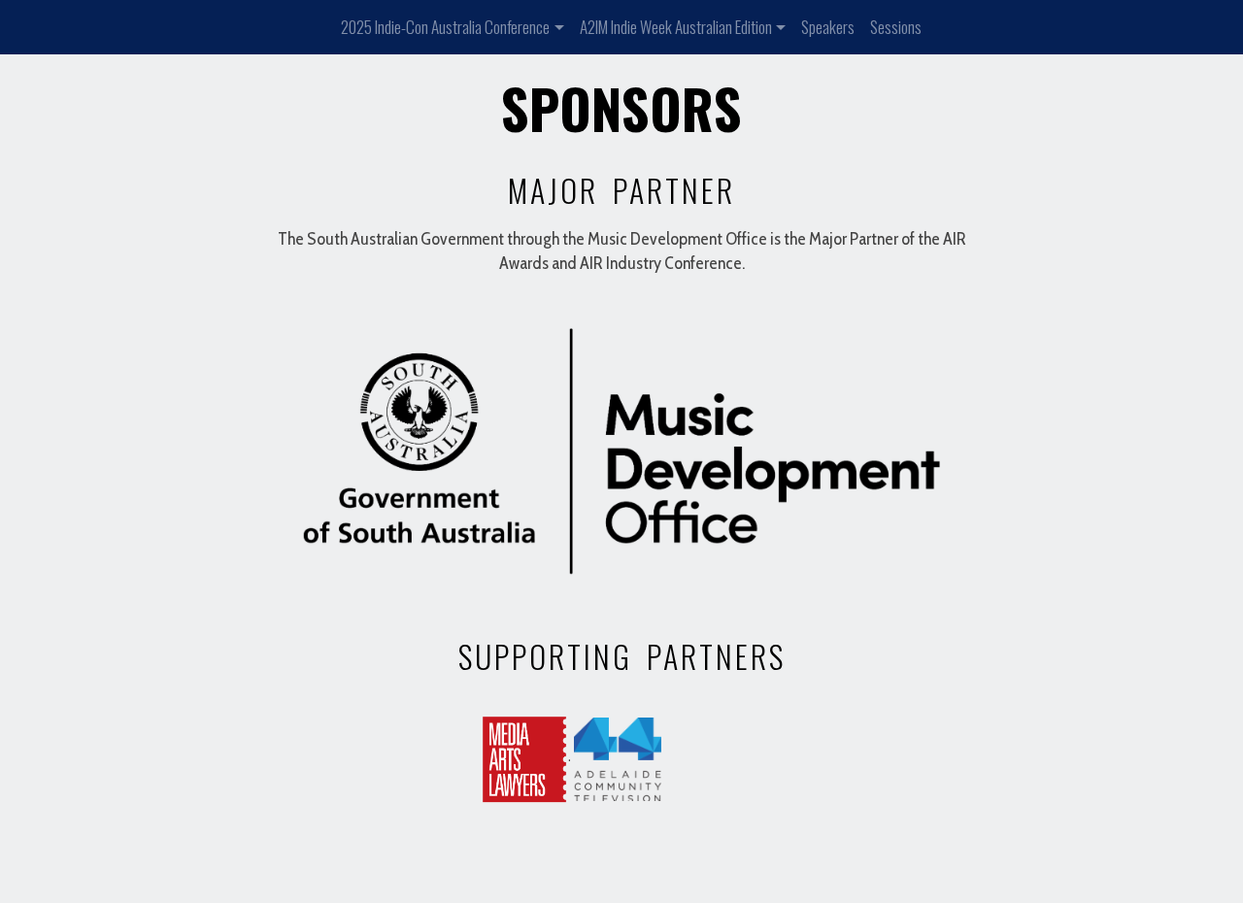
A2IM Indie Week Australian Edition (676, 27)
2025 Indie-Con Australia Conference (445, 27)
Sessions (896, 27)
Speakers (828, 27)
